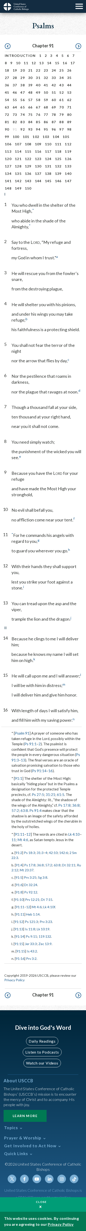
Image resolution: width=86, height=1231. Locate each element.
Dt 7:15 (46, 900)
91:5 (19, 877)
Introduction (20, 56)
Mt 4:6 (22, 840)
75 (30, 115)
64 (15, 107)
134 (8, 174)
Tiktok (74, 1179)
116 (38, 151)
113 (8, 151)
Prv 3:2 (31, 958)
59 (46, 100)
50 (46, 92)
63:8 (24, 810)
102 (35, 137)
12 (34, 63)
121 (18, 159)
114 (18, 151)
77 (46, 115)
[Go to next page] (78, 46)
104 (56, 137)
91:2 (19, 853)
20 (22, 70)
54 (7, 100)
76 (38, 115)
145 (48, 181)
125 (58, 159)
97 (61, 129)
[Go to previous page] (8, 46)
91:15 (19, 944)
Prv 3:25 (30, 877)
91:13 (19, 929)
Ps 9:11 (31, 936)
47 (22, 92)
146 (58, 181)
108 (28, 144)
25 (61, 70)
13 (41, 63)
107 (18, 144)
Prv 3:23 (46, 922)
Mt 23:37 (26, 870)
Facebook (24, 1179)
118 (58, 151)
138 (48, 174)
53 (69, 92)
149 (18, 188)
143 (28, 181)
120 (8, 159)
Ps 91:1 (30, 744)
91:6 (19, 885)
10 (18, 63)
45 (7, 92)
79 (61, 115)
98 (69, 129)
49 (38, 92)
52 (61, 92)
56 (22, 100)
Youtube (36, 1179)
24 (54, 70)
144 (38, 181)
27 (7, 78)
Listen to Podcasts (42, 1052)
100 (16, 137)
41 (46, 85)
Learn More (25, 1116)
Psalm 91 (22, 733)
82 (15, 122)
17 (72, 63)
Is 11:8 (30, 929)
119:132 (45, 936)
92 (22, 129)
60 (54, 100)
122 (28, 159)
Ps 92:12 (30, 892)
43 (61, 85)
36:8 (76, 805)
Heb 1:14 (33, 914)
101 (26, 137)
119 (68, 151)
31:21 (50, 794)
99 (7, 137)
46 (15, 92)
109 (38, 144)
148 (8, 188)
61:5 (60, 794)
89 (69, 122)
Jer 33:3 (31, 944)
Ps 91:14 (39, 771)
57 (30, 100)
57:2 (15, 810)
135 (18, 174)
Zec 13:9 (45, 944)
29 (22, 78)
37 (15, 85)
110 (48, 144)
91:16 (20, 958)
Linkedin (49, 1179)
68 (46, 107)
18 (7, 70)
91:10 (19, 900)
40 (38, 85)
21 (30, 70)
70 (61, 107)
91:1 (18, 778)
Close (41, 1202)
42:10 (53, 853)
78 (54, 115)
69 (54, 107)
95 (46, 129)
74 (22, 115)
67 (38, 107)
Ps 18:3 (29, 853)
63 (7, 107)
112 (68, 144)
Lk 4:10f (49, 907)
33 (54, 78)
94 (38, 129)
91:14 (20, 936)
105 (66, 137)
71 (69, 107)
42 (54, 85)
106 (8, 144)
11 (26, 63)
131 (48, 166)
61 (61, 100)
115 (28, 151)
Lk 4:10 (74, 834)
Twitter (12, 1179)
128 (18, 166)
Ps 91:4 (35, 810)
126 (68, 159)
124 (48, 159)
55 (15, 100)
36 (7, 85)
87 (54, 122)
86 (46, 122)
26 (69, 70)
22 (38, 70)
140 (68, 174)
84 (30, 122)
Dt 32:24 (30, 885)
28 (15, 78)
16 (65, 63)
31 (38, 78)
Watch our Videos (42, 1063)
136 (28, 174)
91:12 (19, 922)
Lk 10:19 (43, 929)
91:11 (19, 834)
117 (48, 151)
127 (8, 166)
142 (18, 181)
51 (54, 92)
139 (58, 174)
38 (22, 85)
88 (61, 122)
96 (54, 129)
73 (15, 115)
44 (69, 85)
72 (7, 115)
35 (69, 78)
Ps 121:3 (31, 922)
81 (7, 122)
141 (8, 181)
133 (68, 166)
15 (57, 63)
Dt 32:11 (68, 865)
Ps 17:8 (64, 805)
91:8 (19, 892)
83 (22, 122)
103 (46, 137)
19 (15, 70)
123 (38, 159)
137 (38, 174)
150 (28, 188)
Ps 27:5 (38, 794)
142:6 (63, 853)
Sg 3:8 (42, 877)
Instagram (61, 1179)
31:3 (40, 853)
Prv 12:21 (32, 900)
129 (28, 166)
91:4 (19, 865)
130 (38, 166)
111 (58, 144)
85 (38, 122)
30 (30, 78)
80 (69, 115)
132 (58, 166)
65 (22, 107)
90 (7, 129)
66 (30, 107)
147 (68, 181)
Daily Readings (42, 1041)
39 (30, 85)
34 (61, 78)
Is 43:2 (32, 951)
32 (46, 78)
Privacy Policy (14, 980)
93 (30, 129)
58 (38, 100)
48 (30, 92)
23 (46, 70)
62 (69, 100)
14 (49, 63)
